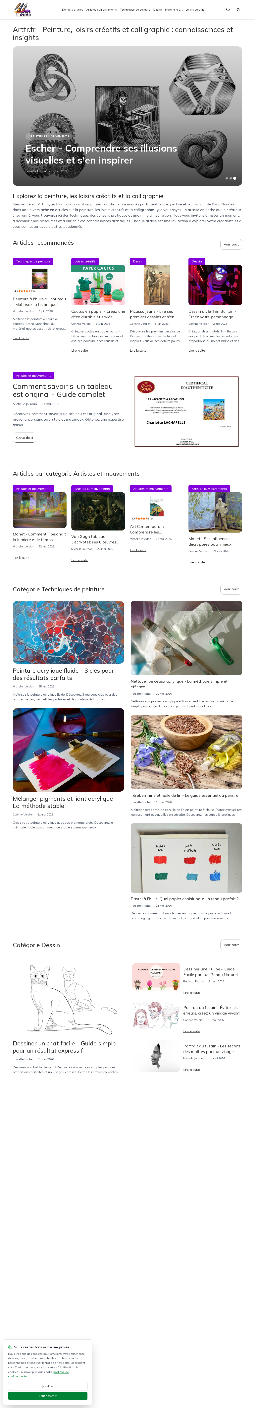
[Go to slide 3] (234, 178)
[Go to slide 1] (227, 178)
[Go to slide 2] (231, 178)
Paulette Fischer (36, 171)
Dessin (157, 9)
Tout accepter (48, 1396)
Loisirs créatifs (195, 9)
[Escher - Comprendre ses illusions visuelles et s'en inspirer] (127, 116)
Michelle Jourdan (23, 311)
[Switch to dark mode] (238, 9)
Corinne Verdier (81, 323)
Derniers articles (72, 9)
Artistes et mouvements (101, 9)
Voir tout (231, 244)
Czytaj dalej (24, 438)
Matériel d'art (173, 9)
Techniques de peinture (135, 9)
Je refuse (48, 1386)
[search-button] (228, 9)
